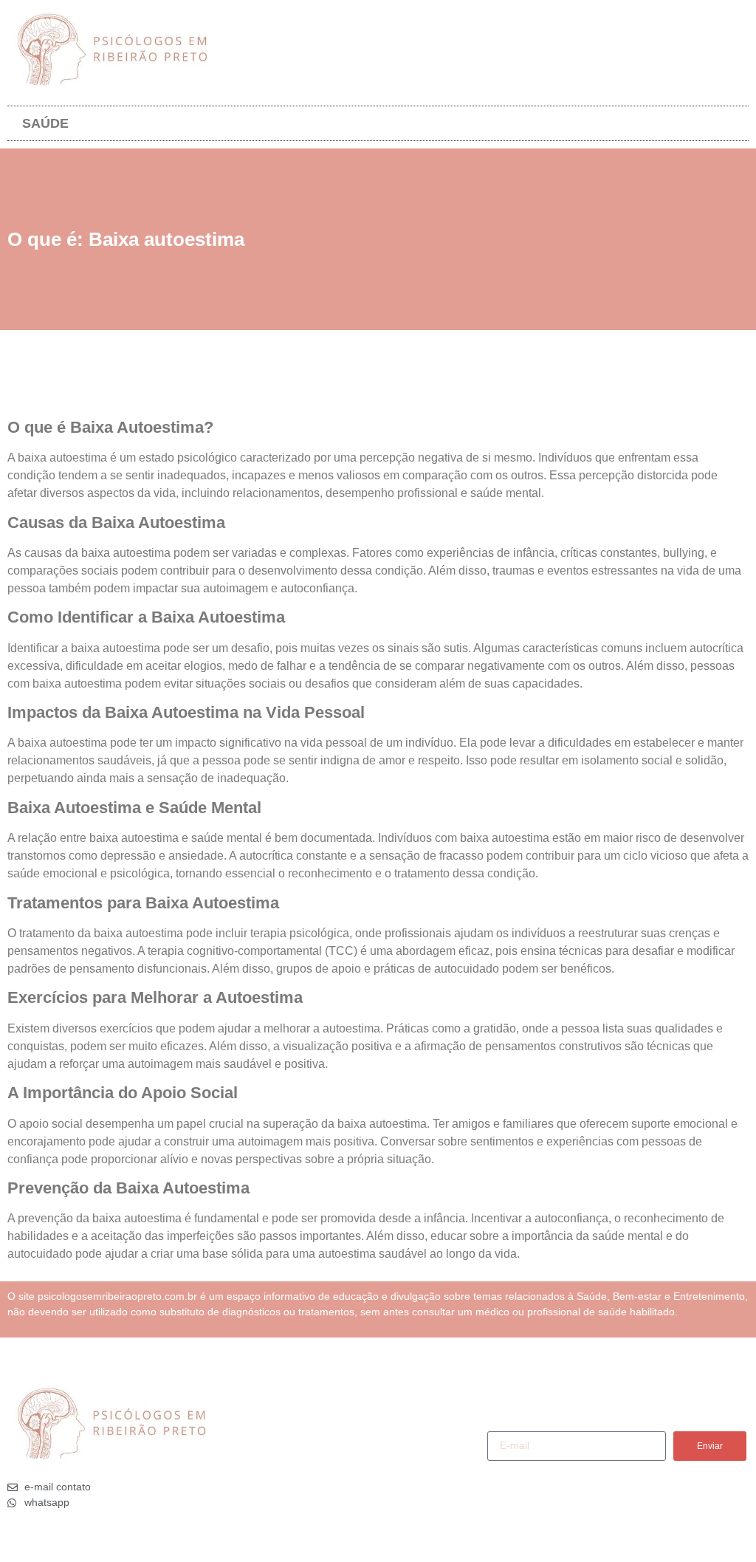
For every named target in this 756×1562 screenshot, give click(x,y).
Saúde (45, 123)
